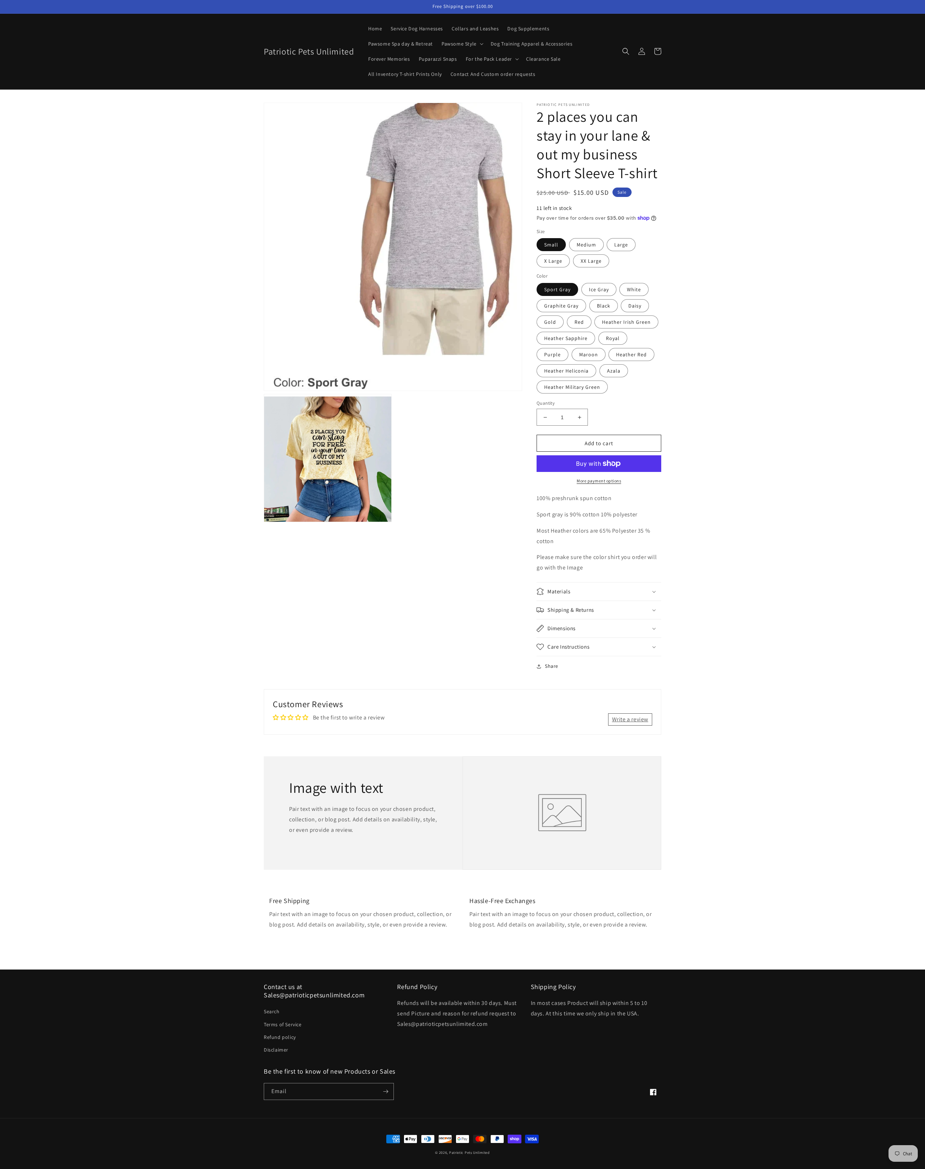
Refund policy (280, 1037)
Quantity (546, 403)
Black (603, 305)
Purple (552, 354)
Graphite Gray (561, 305)
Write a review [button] (630, 719)
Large (621, 244)
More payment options (599, 480)
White (634, 289)
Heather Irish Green (626, 322)
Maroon (588, 354)
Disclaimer (276, 1049)
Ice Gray (599, 289)
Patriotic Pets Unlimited (469, 1152)
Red (579, 322)
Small (551, 244)
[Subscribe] (385, 1091)
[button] (461, 43)
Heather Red (631, 354)
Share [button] (551, 666)
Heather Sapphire (566, 338)
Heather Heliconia (566, 371)
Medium (586, 244)
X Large (553, 261)
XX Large (591, 261)
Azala (613, 371)
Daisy (634, 305)
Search (272, 1011)
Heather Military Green (572, 387)
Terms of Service (283, 1024)
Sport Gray (557, 289)
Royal (613, 338)
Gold (550, 322)
